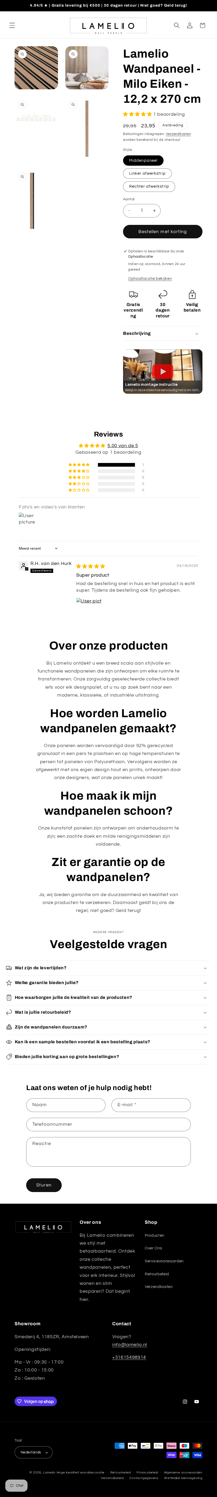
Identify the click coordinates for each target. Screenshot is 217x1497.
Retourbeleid (157, 1274)
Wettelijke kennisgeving (183, 1478)
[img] (90, 566)
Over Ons (153, 1248)
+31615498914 (129, 1357)
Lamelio (49, 1472)
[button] (12, 25)
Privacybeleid (147, 1472)
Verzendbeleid (112, 1478)
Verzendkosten (178, 134)
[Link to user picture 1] (89, 610)
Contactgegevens (144, 1478)
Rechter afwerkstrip (149, 186)
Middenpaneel (143, 160)
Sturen (44, 1185)
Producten (154, 1235)
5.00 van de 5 (122, 445)
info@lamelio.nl (129, 1344)
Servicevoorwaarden (164, 1261)
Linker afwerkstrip (147, 173)
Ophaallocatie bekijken (150, 278)
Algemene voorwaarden (183, 1472)
